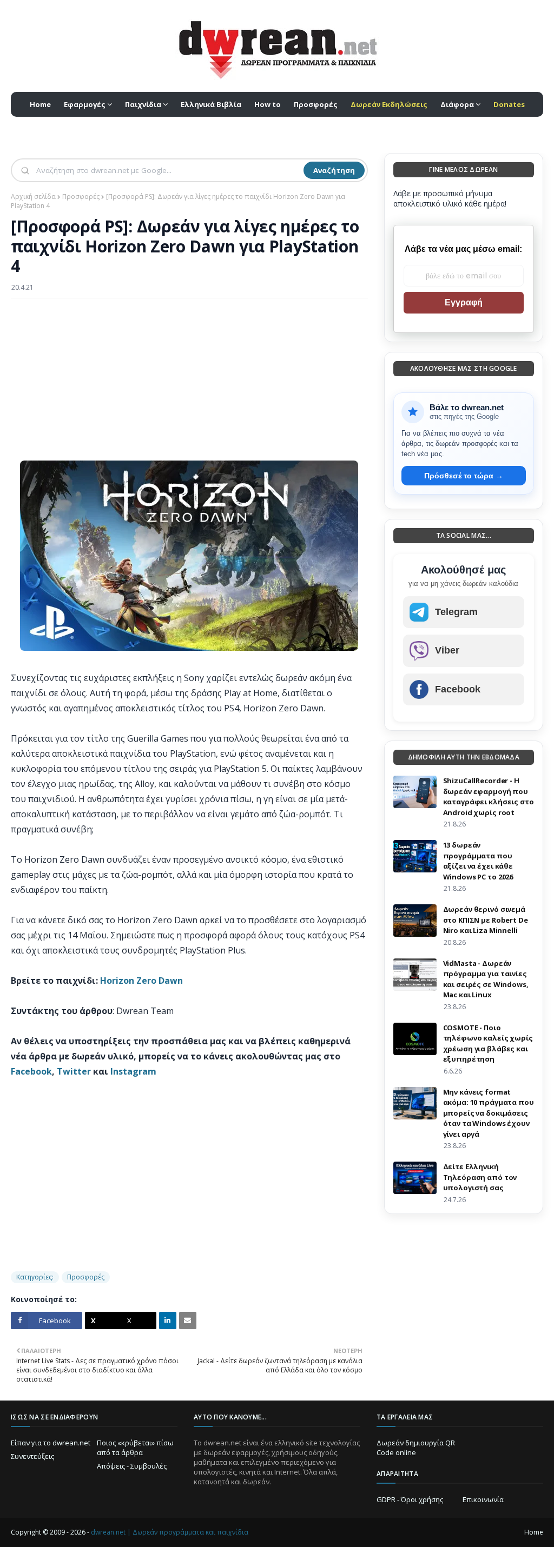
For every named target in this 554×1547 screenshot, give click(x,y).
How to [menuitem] (267, 104)
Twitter (74, 1071)
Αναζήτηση (334, 170)
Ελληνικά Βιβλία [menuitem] (211, 104)
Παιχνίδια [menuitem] (143, 104)
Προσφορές (81, 196)
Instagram (133, 1071)
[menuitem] (389, 104)
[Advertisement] (189, 385)
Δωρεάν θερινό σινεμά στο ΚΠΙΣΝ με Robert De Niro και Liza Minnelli (485, 919)
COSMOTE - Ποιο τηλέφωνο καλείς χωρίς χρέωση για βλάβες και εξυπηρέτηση (488, 1043)
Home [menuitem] (40, 104)
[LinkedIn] (167, 1320)
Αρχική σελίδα (33, 196)
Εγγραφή (464, 302)
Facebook (31, 1071)
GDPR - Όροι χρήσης (410, 1499)
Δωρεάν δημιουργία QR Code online (416, 1447)
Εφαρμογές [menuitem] (84, 104)
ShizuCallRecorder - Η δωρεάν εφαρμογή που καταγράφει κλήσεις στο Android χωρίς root (488, 796)
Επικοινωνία (483, 1499)
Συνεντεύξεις (32, 1456)
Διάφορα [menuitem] (457, 104)
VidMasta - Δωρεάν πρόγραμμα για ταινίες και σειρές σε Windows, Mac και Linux (486, 979)
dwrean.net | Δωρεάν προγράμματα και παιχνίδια (169, 1532)
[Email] (187, 1320)
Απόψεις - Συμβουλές (132, 1466)
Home (533, 1532)
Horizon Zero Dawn (141, 980)
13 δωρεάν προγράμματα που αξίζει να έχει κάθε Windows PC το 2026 (478, 861)
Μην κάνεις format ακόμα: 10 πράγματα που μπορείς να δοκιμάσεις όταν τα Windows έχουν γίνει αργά (488, 1113)
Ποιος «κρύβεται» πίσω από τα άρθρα (135, 1447)
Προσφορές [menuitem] (316, 104)
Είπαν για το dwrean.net (50, 1443)
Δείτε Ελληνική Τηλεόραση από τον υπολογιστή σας (480, 1177)
